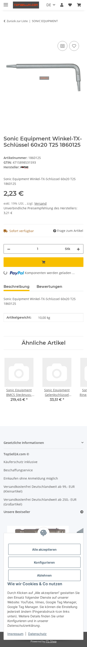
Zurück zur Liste (17, 21)
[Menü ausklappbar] (6, 3)
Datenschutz (37, 634)
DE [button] (48, 4)
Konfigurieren (44, 562)
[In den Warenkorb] (7, 35)
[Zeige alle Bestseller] (81, 512)
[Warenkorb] (79, 4)
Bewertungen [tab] (49, 286)
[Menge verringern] (9, 248)
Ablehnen (44, 575)
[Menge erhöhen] (78, 248)
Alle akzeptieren (44, 549)
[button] (62, 4)
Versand (40, 203)
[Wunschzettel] (70, 4)
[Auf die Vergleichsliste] (62, 46)
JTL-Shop (51, 641)
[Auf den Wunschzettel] (74, 46)
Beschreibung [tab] (16, 286)
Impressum (15, 634)
